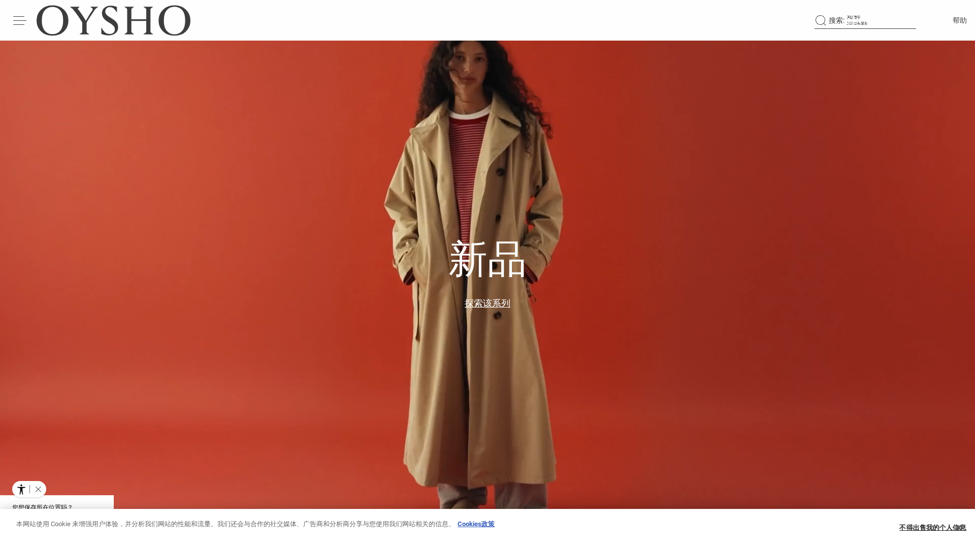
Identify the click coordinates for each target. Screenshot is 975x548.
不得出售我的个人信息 (932, 527)
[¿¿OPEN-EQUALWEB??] (29, 489)
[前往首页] (113, 20)
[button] (38, 489)
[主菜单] (20, 20)
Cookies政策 (476, 524)
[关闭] (959, 528)
